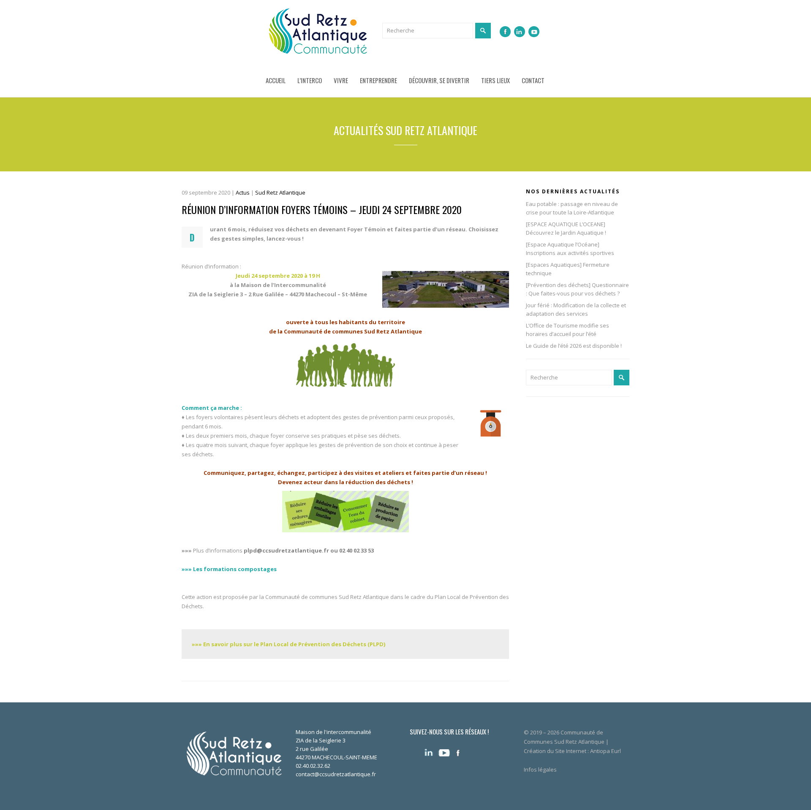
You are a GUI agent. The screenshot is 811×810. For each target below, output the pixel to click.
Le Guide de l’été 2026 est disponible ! (574, 345)
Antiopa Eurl (605, 751)
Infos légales (540, 769)
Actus (243, 192)
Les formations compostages (234, 569)
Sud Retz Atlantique (280, 192)
